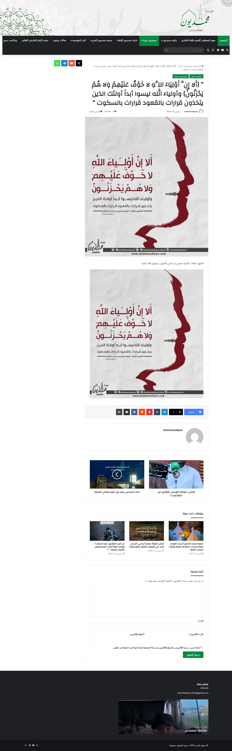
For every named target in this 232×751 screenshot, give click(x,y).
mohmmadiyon (191, 111)
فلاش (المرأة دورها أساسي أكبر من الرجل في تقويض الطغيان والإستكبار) (147, 545)
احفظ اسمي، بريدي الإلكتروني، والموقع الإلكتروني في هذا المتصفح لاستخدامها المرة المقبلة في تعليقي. (157, 647)
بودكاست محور (10, 40)
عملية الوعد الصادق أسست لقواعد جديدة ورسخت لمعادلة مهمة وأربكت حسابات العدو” (186, 547)
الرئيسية (223, 40)
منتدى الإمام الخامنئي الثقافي (35, 40)
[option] (163, 716)
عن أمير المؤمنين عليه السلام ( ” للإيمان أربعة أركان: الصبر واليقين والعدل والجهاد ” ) (109, 547)
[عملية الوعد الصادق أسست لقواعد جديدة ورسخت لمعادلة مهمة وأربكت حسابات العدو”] (186, 531)
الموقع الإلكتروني (137, 634)
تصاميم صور (196, 76)
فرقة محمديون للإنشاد (127, 40)
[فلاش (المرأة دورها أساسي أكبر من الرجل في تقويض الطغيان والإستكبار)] (146, 531)
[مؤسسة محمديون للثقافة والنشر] (116, 18)
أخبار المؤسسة (79, 40)
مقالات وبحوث (59, 40)
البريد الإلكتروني (195, 634)
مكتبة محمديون (170, 40)
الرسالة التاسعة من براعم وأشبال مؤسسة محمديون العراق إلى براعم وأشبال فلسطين (164, 728)
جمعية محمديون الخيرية (101, 40)
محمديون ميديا (150, 40)
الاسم (200, 620)
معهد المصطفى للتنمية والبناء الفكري (198, 40)
